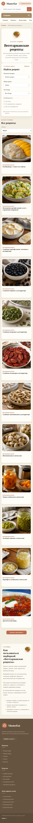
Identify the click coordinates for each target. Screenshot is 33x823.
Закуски (5, 756)
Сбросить (26, 66)
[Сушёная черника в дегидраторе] (16, 272)
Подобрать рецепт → (9, 739)
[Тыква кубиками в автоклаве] (16, 478)
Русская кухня (7, 796)
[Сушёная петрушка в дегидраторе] (16, 313)
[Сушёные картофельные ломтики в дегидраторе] (16, 231)
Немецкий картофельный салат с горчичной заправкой (15, 209)
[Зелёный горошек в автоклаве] (16, 520)
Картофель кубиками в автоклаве (15, 579)
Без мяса (8, 101)
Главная (5, 20)
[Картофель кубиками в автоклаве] (16, 561)
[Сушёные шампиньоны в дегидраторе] (16, 396)
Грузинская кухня (8, 807)
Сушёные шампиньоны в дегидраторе (16, 414)
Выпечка (5, 761)
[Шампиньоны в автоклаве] (16, 437)
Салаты (5, 759)
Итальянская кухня (8, 799)
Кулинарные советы (8, 781)
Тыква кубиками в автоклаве (13, 497)
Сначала (3, 127)
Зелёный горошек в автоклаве (13, 538)
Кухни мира (22, 20)
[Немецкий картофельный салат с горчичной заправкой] (16, 189)
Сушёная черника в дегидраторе (14, 290)
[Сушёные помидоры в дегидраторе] (16, 355)
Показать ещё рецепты (16, 632)
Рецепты (13, 20)
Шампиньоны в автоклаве (12, 456)
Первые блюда (7, 753)
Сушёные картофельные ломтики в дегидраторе (15, 250)
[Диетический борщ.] (16, 602)
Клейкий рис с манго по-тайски (14, 167)
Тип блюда (7, 89)
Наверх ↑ (4, 818)
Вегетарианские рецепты (8, 164)
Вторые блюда (7, 751)
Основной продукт (9, 73)
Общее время (8, 81)
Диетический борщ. (10, 621)
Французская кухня (8, 802)
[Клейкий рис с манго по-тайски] (16, 148)
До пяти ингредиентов (12, 106)
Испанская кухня (7, 804)
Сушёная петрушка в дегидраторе (15, 332)
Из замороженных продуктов (14, 104)
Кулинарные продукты (9, 784)
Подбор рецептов (25, 3)
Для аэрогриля (7, 776)
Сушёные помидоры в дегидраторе (15, 373)
